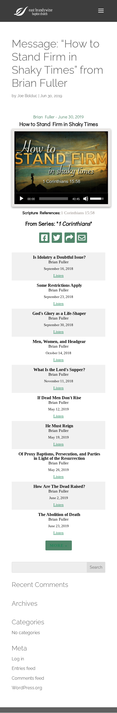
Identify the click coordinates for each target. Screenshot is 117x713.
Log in (18, 658)
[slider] (53, 198)
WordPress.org (27, 687)
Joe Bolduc (27, 96)
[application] (61, 198)
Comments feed (28, 678)
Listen (58, 275)
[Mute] (85, 198)
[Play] (21, 198)
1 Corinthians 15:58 (78, 213)
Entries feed (23, 668)
